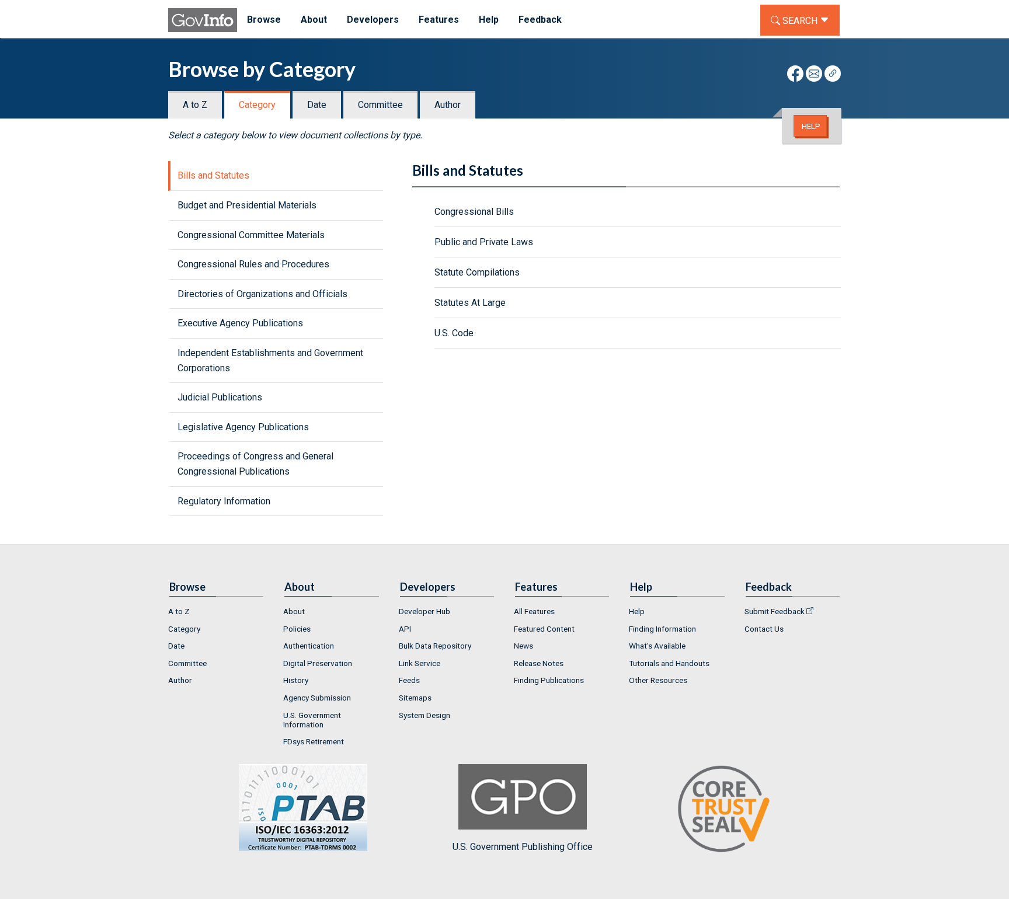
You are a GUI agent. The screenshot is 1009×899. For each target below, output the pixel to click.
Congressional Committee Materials (251, 235)
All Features (534, 611)
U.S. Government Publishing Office (523, 846)
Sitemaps (415, 697)
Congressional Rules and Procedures (253, 264)
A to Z (195, 104)
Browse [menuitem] (264, 19)
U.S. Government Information (312, 719)
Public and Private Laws (483, 242)
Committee (380, 104)
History (295, 680)
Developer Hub (424, 611)
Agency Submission (317, 697)
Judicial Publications (220, 397)
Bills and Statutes (213, 175)
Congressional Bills (474, 211)
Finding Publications (549, 680)
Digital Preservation (317, 663)
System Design (424, 715)
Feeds (409, 680)
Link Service (419, 663)
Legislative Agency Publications (243, 427)
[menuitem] (216, 611)
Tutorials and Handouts (669, 663)
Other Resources (658, 680)
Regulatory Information (224, 501)
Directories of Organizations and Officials (262, 293)
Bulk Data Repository (435, 645)
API (405, 628)
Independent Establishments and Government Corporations (270, 360)
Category (257, 104)
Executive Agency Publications (240, 323)
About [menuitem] (314, 19)
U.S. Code (454, 333)
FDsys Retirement (313, 741)
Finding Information (662, 628)
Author (447, 104)
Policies (297, 628)
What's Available (657, 645)
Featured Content (544, 628)
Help (811, 126)
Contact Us (764, 628)
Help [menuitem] (489, 19)
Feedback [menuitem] (540, 19)
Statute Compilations (477, 272)
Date (316, 104)
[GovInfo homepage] (202, 20)
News (523, 645)
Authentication (308, 645)
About (294, 611)
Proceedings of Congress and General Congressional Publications (255, 464)
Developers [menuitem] (373, 19)
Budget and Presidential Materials (247, 205)
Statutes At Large (470, 302)
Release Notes (538, 663)
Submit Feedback (774, 611)
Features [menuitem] (439, 19)
